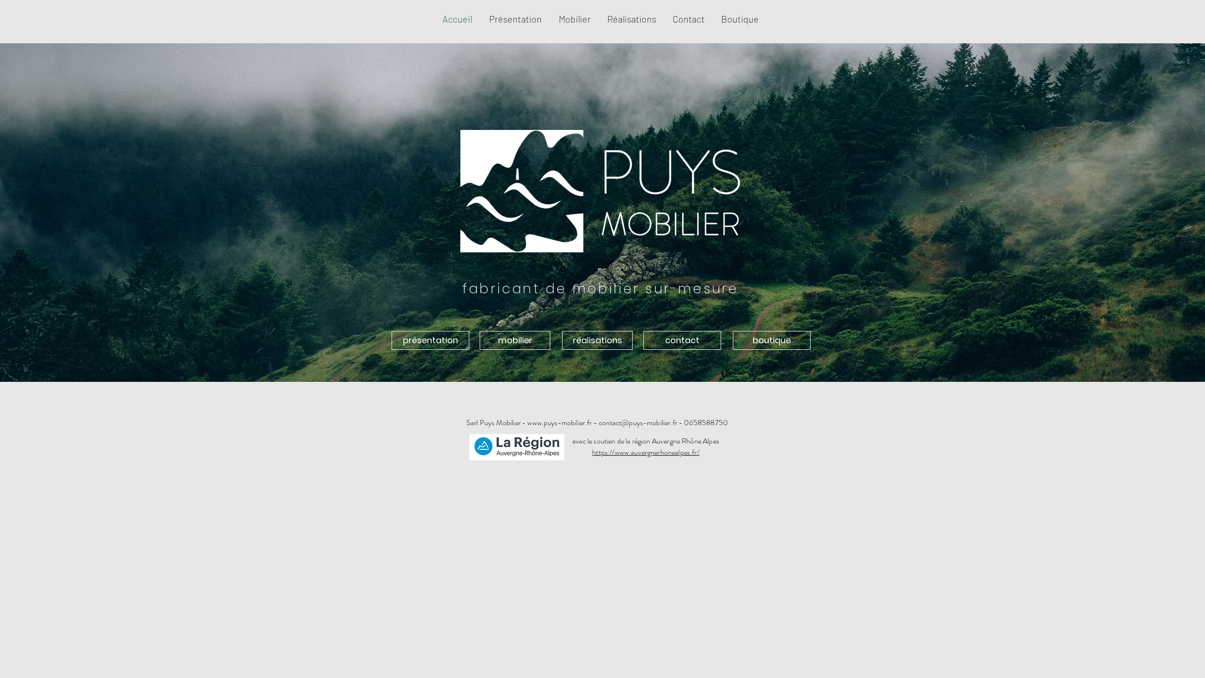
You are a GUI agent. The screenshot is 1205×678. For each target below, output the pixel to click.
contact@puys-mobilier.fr (638, 422)
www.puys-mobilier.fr (559, 422)
